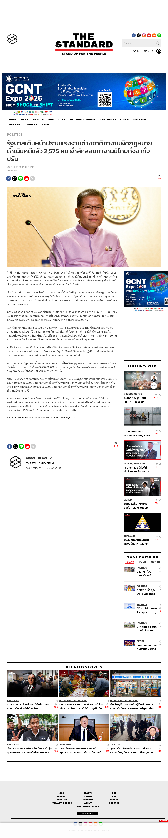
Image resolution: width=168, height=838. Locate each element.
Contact (114, 803)
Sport (140, 641)
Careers (88, 799)
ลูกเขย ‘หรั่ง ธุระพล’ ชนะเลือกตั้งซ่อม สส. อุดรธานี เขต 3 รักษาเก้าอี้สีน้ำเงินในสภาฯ (147, 592)
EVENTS (14, 124)
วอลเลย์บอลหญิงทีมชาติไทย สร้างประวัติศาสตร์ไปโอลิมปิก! (147, 647)
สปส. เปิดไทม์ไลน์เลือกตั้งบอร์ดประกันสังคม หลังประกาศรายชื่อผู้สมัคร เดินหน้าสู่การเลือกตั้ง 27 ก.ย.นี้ (136, 541)
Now (114, 796)
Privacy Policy (61, 803)
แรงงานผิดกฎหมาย (65, 417)
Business (80, 700)
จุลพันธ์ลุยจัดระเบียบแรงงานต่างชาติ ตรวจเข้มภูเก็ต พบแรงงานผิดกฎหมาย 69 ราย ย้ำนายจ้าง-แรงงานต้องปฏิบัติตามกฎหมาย (132, 750)
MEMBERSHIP (88, 813)
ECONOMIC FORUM (82, 119)
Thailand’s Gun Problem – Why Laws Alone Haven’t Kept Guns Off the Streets (137, 433)
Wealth (88, 793)
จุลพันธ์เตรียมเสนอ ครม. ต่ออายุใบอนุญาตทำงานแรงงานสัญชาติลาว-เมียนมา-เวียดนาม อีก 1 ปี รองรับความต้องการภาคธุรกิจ (81, 750)
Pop (114, 793)
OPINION (139, 119)
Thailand (139, 463)
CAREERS (31, 124)
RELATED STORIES (84, 667)
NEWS (24, 119)
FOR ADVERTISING (88, 806)
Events (114, 799)
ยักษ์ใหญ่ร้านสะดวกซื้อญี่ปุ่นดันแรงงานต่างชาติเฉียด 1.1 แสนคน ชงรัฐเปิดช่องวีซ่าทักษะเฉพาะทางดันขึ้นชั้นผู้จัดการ (132, 706)
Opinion (62, 799)
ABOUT (46, 124)
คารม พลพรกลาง (24, 417)
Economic (130, 394)
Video (88, 796)
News (62, 793)
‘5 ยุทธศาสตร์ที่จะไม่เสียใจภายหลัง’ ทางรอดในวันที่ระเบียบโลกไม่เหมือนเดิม (137, 469)
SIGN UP (148, 51)
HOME (12, 119)
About (88, 803)
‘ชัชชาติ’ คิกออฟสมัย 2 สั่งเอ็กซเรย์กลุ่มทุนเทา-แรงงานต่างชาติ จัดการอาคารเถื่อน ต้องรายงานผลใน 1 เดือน (29, 750)
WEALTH (38, 119)
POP (51, 119)
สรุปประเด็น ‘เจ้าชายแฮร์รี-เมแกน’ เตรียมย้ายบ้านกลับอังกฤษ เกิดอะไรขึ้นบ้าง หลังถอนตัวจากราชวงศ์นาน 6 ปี (137, 505)
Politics (15, 134)
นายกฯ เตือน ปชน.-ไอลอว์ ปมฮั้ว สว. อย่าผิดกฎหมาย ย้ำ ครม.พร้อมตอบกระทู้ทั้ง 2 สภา (146, 573)
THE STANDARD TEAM (22, 167)
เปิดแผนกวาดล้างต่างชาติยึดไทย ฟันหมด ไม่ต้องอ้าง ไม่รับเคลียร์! (28, 706)
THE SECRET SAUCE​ (114, 119)
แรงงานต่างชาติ (44, 417)
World (128, 463)
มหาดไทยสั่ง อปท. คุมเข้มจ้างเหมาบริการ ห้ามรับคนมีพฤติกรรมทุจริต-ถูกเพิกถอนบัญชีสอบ (147, 628)
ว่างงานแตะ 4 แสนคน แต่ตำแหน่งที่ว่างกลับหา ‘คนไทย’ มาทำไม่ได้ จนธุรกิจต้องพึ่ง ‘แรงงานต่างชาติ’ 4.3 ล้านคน (81, 706)
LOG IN (135, 51)
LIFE (61, 119)
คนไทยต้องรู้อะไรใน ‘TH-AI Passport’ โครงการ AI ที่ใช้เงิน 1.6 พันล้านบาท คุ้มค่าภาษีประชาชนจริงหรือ (137, 399)
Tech (140, 394)
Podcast (62, 796)
